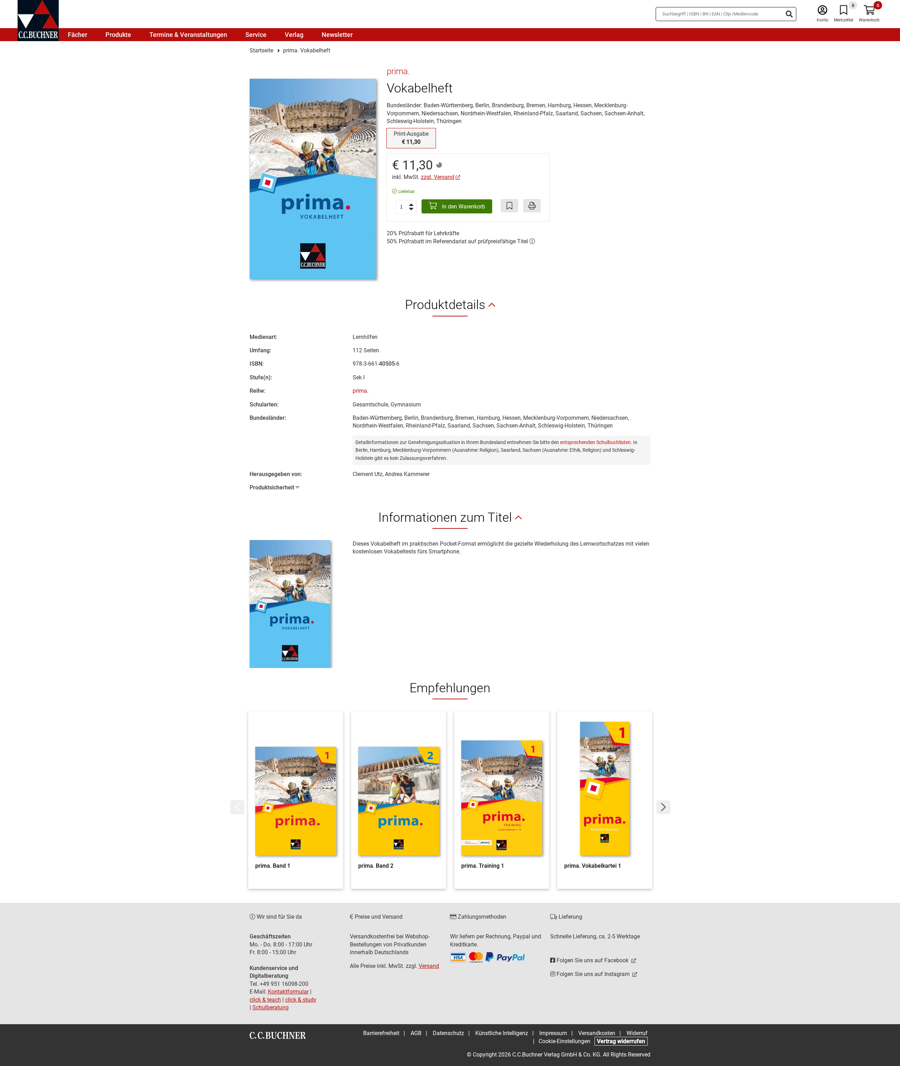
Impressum (553, 1033)
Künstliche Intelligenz (501, 1033)
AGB (416, 1033)
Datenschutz (448, 1033)
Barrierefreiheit (381, 1033)
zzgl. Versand (437, 177)
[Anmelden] (822, 11)
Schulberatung (270, 1007)
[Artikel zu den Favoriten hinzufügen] (509, 205)
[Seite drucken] (532, 205)
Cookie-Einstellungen (564, 1041)
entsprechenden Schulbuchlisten (595, 442)
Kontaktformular (288, 991)
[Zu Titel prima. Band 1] (295, 788)
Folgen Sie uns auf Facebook (592, 960)
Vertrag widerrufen (621, 1041)
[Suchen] (789, 14)
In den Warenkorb (463, 206)
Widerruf (637, 1033)
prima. (360, 390)
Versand (429, 966)
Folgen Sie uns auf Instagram (593, 974)
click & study (300, 999)
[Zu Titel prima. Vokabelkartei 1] (604, 788)
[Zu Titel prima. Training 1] (501, 788)
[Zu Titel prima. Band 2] (398, 788)
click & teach (265, 999)
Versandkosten (596, 1033)
